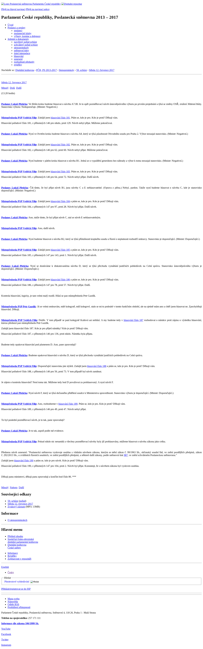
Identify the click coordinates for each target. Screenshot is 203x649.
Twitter (4, 639)
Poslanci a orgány (16, 27)
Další (18, 88)
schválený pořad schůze (26, 44)
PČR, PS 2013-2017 (46, 70)
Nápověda (13, 601)
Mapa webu (14, 598)
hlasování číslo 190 (23, 460)
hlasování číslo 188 (96, 366)
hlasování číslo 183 (60, 171)
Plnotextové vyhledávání (16, 581)
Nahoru (13, 487)
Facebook (6, 634)
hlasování (18, 56)
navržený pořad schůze (25, 42)
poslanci (18, 30)
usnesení (18, 59)
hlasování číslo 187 (133, 320)
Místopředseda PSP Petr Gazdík (18, 306)
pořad (22, 501)
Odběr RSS (13, 604)
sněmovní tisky (21, 50)
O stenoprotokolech (17, 520)
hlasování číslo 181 (60, 117)
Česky (11, 572)
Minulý (5, 88)
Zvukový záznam (16, 506)
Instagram (6, 645)
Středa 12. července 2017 (101, 70)
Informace (13, 553)
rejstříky (18, 64)
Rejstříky (12, 556)
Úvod (10, 24)
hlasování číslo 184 (60, 201)
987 (126, 455)
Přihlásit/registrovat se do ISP (16, 589)
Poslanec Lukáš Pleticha (14, 104)
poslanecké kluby (22, 33)
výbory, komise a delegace (27, 36)
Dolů (12, 88)
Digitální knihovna (24, 70)
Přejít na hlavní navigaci (13, 9)
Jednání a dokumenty (18, 39)
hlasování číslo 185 (60, 249)
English (5, 567)
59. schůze (81, 70)
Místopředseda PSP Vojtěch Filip (19, 117)
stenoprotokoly (21, 47)
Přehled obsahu (15, 536)
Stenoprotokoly (66, 70)
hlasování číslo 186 (60, 279)
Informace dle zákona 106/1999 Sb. (20, 623)
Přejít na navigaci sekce (37, 9)
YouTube (5, 628)
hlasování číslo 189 (68, 403)
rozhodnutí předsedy (24, 62)
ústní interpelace (22, 53)
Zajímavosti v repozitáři (19, 558)
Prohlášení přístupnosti (19, 607)
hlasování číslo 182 (60, 144)
